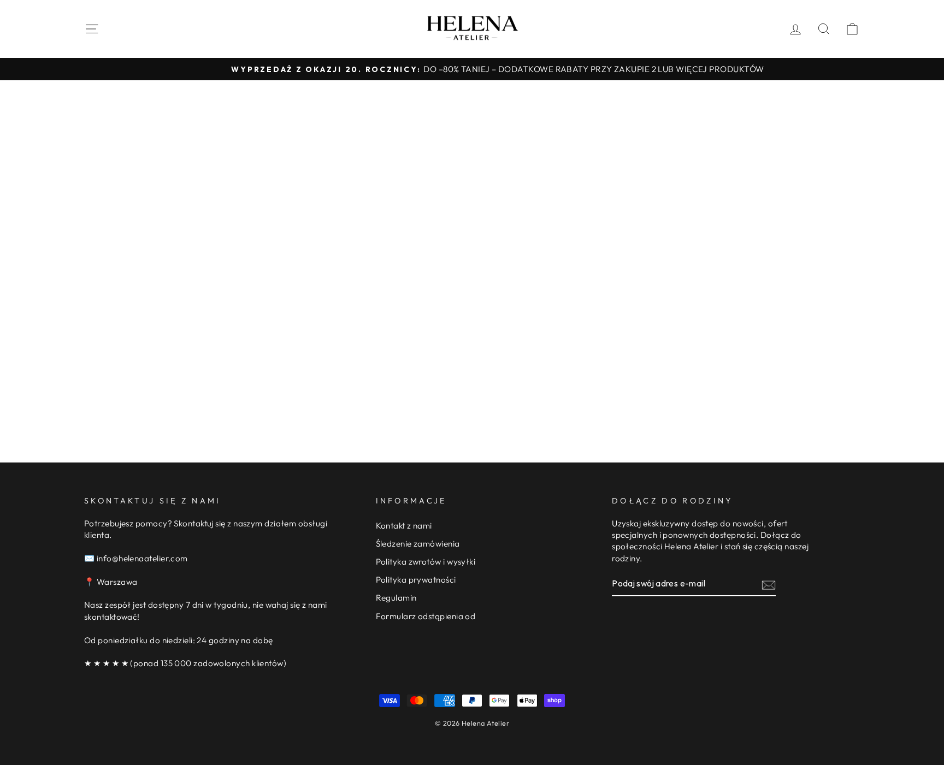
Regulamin (396, 597)
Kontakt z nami (404, 525)
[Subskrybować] (769, 584)
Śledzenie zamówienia (418, 543)
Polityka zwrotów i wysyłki (426, 561)
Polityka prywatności (416, 579)
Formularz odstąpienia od (426, 616)
